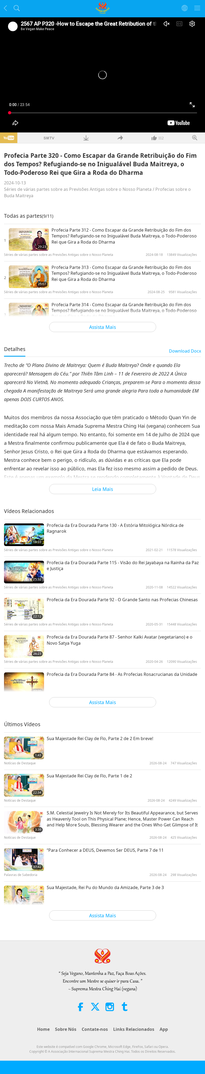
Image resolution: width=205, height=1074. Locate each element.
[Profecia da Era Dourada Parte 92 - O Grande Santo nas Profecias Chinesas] (24, 609)
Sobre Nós (65, 1029)
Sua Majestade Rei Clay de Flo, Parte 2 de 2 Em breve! (100, 738)
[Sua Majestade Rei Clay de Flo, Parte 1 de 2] (24, 785)
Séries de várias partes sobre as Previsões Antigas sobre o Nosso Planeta (78, 189)
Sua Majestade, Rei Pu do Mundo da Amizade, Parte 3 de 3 (105, 887)
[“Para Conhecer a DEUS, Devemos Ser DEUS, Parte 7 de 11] (24, 859)
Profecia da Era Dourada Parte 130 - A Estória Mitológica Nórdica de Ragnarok (115, 528)
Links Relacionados (133, 1029)
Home (43, 1029)
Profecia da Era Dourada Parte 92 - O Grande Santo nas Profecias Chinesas (122, 600)
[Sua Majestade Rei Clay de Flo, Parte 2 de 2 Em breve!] (24, 748)
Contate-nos (95, 1029)
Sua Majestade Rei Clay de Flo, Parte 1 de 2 (89, 776)
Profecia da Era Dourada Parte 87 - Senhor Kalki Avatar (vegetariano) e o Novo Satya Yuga (119, 640)
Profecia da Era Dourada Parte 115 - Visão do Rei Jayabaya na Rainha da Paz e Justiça (123, 565)
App (164, 1029)
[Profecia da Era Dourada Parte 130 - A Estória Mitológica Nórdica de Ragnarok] (24, 534)
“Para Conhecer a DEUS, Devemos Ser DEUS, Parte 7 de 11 (105, 850)
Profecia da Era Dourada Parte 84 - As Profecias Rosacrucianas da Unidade (122, 674)
